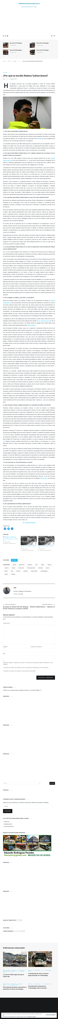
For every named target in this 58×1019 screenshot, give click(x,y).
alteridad (39, 138)
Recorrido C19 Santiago (43, 43)
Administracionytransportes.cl (29, 3)
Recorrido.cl (44, 478)
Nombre (5, 646)
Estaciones (21, 568)
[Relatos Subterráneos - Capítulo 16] (29, 540)
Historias (40, 568)
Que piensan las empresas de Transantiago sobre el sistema (37, 987)
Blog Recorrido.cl (8, 824)
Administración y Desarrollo (10, 970)
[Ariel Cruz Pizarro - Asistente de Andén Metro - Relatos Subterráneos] (27, 128)
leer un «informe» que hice (44, 321)
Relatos (18, 571)
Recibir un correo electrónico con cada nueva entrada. (20, 671)
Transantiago (37, 970)
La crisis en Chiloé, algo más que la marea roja (13, 976)
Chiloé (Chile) (6, 971)
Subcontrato (34, 571)
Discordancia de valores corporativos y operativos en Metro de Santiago (15, 988)
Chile (36, 564)
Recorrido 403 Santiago (16, 50)
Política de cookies (32, 1016)
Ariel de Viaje (21, 970)
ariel (4, 79)
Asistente (29, 564)
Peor (12, 571)
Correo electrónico (37, 646)
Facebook (5, 790)
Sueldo (6, 574)
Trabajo (13, 574)
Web (4, 653)
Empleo (13, 568)
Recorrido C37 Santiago (16, 43)
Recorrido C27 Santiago (43, 50)
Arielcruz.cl (6, 821)
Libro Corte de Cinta (9, 826)
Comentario (6, 623)
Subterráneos (44, 571)
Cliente (42, 564)
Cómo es (50, 564)
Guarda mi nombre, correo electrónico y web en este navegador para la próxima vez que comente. (28, 663)
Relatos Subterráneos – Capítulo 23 (42, 606)
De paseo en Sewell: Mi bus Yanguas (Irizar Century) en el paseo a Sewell (15, 606)
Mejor (47, 568)
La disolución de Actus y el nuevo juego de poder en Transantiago (38, 974)
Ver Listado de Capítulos (29, 522)
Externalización (31, 568)
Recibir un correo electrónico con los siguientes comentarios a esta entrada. (26, 667)
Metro (6, 571)
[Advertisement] (29, 21)
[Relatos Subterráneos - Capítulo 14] (11, 537)
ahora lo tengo (31, 325)
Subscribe (8, 811)
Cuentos (7, 568)
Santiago (25, 571)
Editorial (5, 72)
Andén (14, 564)
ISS (4, 441)
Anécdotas (21, 564)
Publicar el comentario (45, 677)
